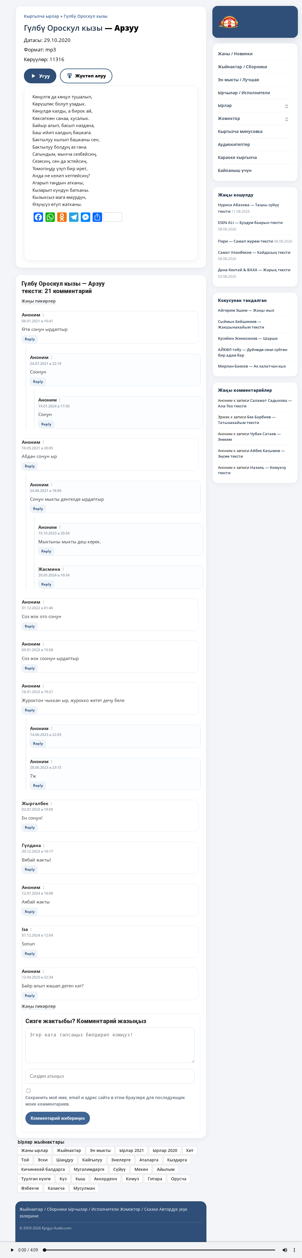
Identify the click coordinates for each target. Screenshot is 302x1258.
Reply (30, 339)
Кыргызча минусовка (240, 131)
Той (25, 1160)
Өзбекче (30, 1188)
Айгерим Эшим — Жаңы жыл (246, 310)
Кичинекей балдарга (43, 1169)
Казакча (56, 1188)
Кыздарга (177, 1160)
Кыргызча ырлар (41, 16)
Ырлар (225, 105)
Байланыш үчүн (235, 170)
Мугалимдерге (89, 1169)
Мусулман (84, 1188)
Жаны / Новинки (235, 53)
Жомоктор (229, 118)
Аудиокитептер (234, 144)
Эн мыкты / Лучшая (238, 79)
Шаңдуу (64, 1160)
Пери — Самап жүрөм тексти (245, 241)
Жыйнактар (69, 1150)
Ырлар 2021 (131, 1150)
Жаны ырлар (34, 1150)
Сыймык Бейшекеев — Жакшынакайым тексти (241, 324)
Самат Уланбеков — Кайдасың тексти (254, 252)
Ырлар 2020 (165, 1150)
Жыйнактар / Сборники (242, 66)
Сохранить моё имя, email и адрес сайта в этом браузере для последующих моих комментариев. (105, 1101)
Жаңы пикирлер (39, 301)
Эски (42, 1160)
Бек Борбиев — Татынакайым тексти (247, 419)
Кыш (80, 1178)
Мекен (141, 1169)
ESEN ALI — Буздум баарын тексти (250, 222)
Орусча (178, 1178)
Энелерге (121, 1160)
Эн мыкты (100, 1150)
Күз (63, 1178)
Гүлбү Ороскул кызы (85, 16)
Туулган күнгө (36, 1178)
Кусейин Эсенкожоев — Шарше (248, 338)
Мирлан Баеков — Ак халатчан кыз (252, 366)
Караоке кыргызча (237, 157)
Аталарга (148, 1160)
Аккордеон (105, 1178)
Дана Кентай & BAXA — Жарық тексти (254, 269)
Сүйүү (119, 1169)
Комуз (132, 1178)
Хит (189, 1150)
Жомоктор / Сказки (139, 1209)
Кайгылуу (92, 1160)
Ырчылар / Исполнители (244, 92)
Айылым (166, 1169)
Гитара (155, 1178)
